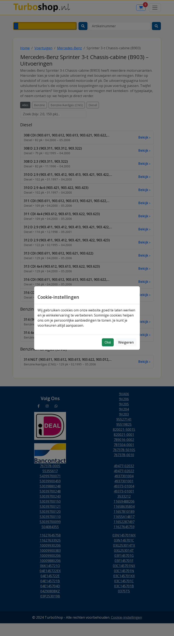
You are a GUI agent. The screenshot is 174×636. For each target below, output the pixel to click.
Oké (108, 342)
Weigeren (126, 342)
